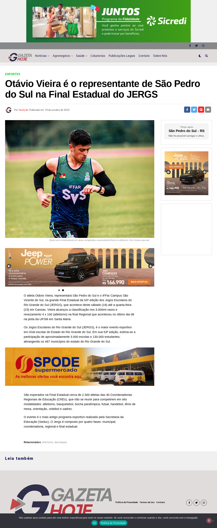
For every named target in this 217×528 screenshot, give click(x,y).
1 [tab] (59, 290)
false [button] (168, 172)
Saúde (80, 56)
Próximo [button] (150, 266)
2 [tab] (63, 290)
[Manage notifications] (209, 520)
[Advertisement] (186, 228)
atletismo (47, 442)
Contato (144, 56)
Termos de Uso (147, 502)
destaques (60, 442)
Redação (23, 110)
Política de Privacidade (126, 502)
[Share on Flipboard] (201, 110)
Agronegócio (61, 56)
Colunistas (98, 56)
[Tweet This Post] (194, 110)
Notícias (41, 56)
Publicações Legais (122, 56)
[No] (212, 520)
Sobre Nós (160, 56)
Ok (94, 523)
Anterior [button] (9, 266)
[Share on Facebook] (187, 110)
